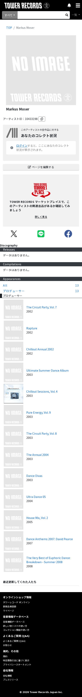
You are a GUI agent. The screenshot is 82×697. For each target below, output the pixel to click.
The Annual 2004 (37, 455)
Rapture (31, 328)
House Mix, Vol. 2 (37, 518)
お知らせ (7, 645)
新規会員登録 (9, 606)
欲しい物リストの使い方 (15, 625)
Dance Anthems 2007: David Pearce (49, 539)
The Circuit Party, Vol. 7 (41, 307)
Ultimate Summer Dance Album (47, 370)
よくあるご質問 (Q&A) (14, 640)
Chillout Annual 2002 (40, 349)
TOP (9, 28)
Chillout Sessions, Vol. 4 (42, 391)
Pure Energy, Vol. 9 (38, 412)
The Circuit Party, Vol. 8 (41, 433)
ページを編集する (43, 167)
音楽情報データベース (14, 621)
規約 (5, 656)
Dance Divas (34, 476)
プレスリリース (10, 679)
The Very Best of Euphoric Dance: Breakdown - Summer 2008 (48, 560)
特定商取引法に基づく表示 (16, 660)
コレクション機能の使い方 (16, 629)
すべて (9, 15)
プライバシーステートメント (17, 664)
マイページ (8, 610)
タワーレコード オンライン (16, 602)
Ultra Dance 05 (36, 497)
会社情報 (7, 675)
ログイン (21, 146)
